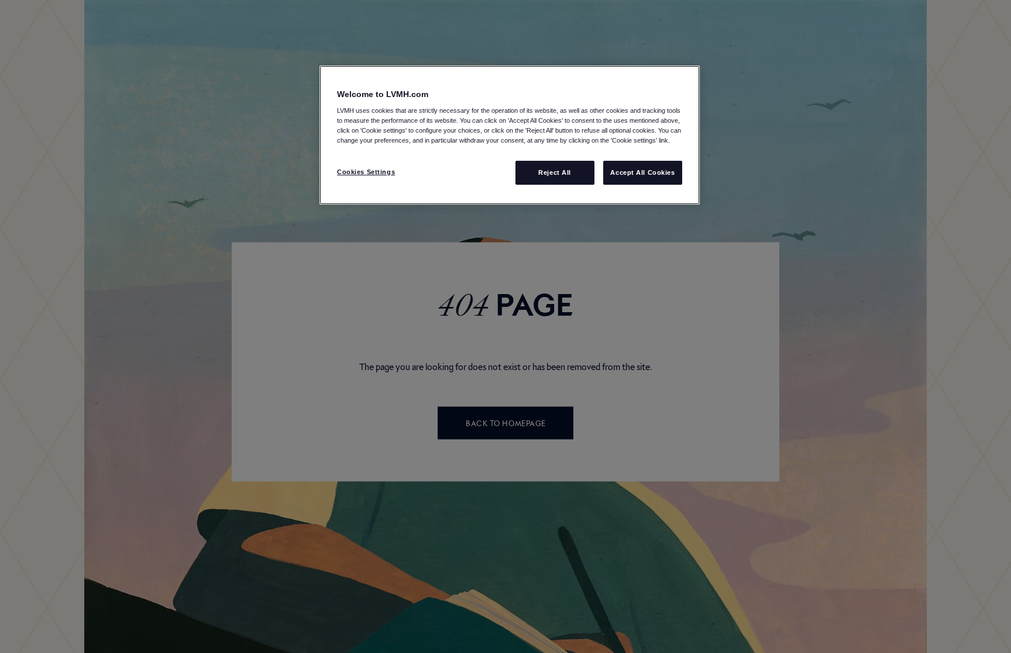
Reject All (554, 172)
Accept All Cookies (642, 172)
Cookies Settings (366, 171)
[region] (509, 135)
